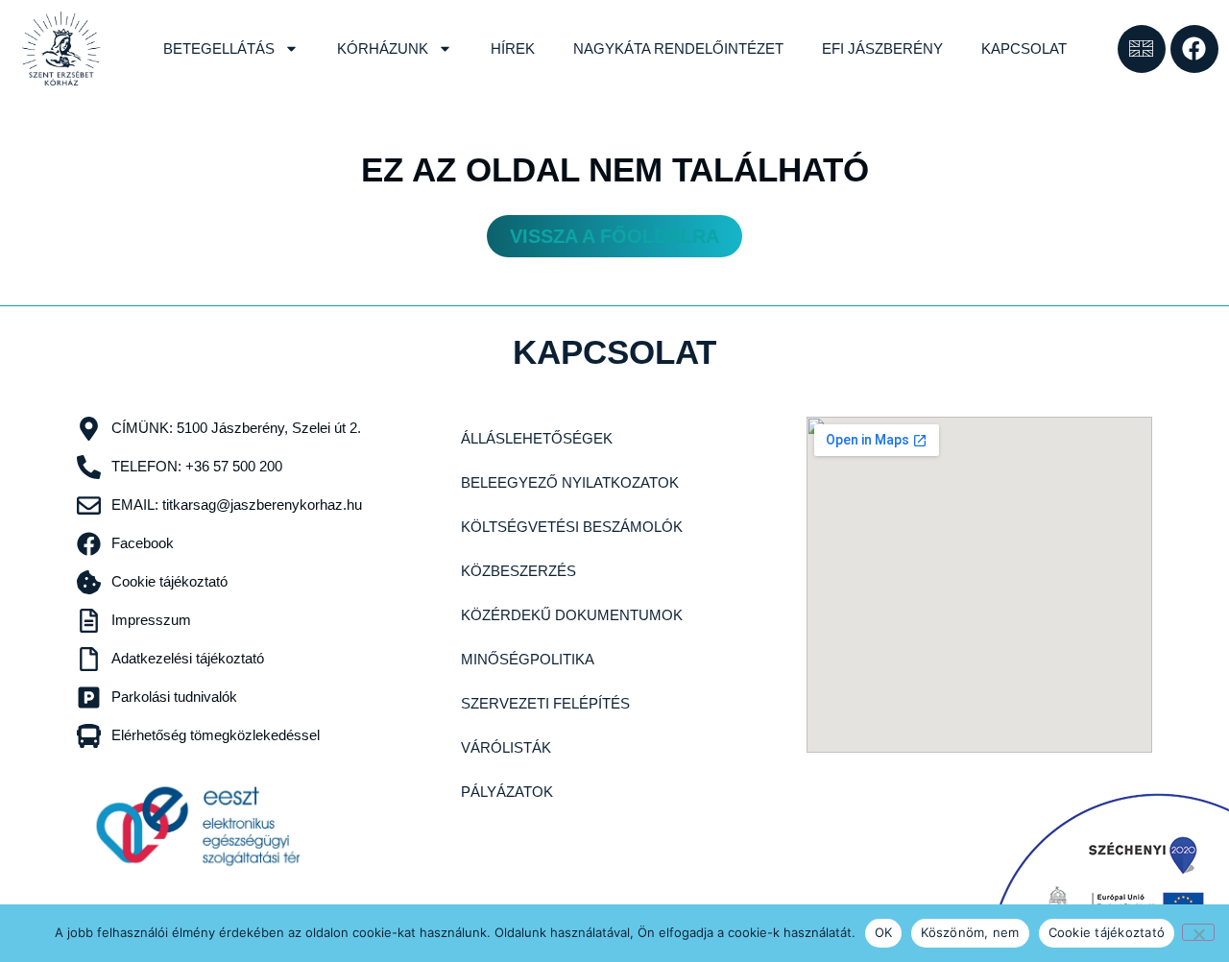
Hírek (513, 48)
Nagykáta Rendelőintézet (678, 48)
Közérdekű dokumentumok (572, 615)
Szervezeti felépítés (545, 703)
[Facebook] (1194, 49)
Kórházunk (382, 48)
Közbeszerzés (518, 571)
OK (884, 932)
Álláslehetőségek (537, 438)
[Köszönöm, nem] (1198, 932)
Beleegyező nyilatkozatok (570, 482)
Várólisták (506, 747)
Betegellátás (219, 48)
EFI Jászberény (882, 48)
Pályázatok (507, 791)
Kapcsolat (1024, 48)
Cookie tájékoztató (1107, 932)
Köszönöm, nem (970, 932)
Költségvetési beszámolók (572, 526)
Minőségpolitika (527, 659)
